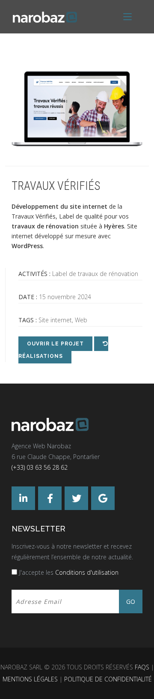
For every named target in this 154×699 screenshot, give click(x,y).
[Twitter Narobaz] (76, 498)
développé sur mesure (65, 236)
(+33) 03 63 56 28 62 (40, 467)
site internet (88, 206)
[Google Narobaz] (103, 498)
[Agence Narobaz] (45, 16)
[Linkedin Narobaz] (23, 498)
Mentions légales (30, 679)
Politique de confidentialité (108, 679)
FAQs (142, 667)
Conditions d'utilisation (86, 572)
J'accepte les (68, 572)
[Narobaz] (77, 424)
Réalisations (40, 356)
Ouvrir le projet (55, 344)
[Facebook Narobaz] (50, 498)
